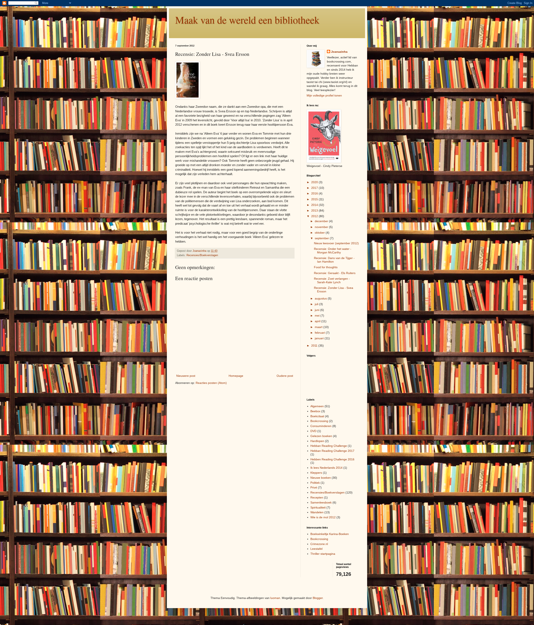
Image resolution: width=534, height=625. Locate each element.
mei (317, 315)
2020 (315, 182)
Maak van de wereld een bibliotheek (247, 19)
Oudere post (285, 375)
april (318, 321)
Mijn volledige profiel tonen (324, 95)
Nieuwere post (185, 375)
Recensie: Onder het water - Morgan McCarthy (332, 250)
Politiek (315, 482)
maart (319, 327)
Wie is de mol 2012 (323, 517)
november (322, 227)
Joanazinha (339, 51)
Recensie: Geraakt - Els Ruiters (334, 273)
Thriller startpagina (322, 553)
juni (317, 310)
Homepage (236, 375)
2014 (315, 205)
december (322, 221)
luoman (275, 598)
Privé (313, 487)
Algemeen (317, 406)
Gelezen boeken (321, 436)
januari (320, 338)
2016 (315, 193)
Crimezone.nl (319, 544)
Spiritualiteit (318, 507)
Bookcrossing (319, 421)
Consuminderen (320, 426)
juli (317, 304)
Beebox (315, 411)
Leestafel (316, 548)
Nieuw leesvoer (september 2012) (336, 243)
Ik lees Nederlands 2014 (326, 467)
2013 (315, 210)
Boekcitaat (317, 416)
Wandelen (317, 512)
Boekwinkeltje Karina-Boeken (329, 534)
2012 (315, 216)
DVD (313, 431)
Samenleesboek (321, 502)
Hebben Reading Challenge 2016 (332, 459)
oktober (320, 232)
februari (320, 332)
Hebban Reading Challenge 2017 (332, 450)
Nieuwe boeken (320, 477)
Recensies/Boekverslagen (202, 255)
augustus (321, 298)
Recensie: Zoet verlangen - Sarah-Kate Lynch (332, 280)
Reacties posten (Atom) (211, 383)
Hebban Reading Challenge (328, 445)
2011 (314, 345)
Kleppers (316, 472)
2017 (315, 187)
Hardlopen (317, 441)
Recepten (316, 497)
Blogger (318, 598)
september (322, 238)
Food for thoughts (326, 267)
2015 (315, 199)
